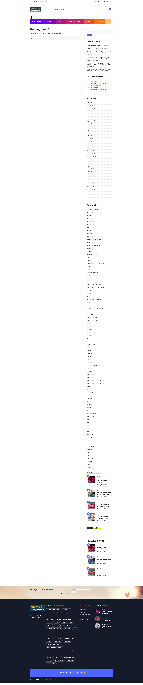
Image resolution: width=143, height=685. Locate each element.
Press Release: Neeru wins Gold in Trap (103, 517)
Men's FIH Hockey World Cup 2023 (97, 383)
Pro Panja (89, 404)
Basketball (90, 236)
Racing (89, 407)
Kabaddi (89, 350)
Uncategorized (91, 446)
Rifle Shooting (91, 416)
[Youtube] (77, 672)
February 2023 (91, 151)
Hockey (89, 302)
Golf (88, 296)
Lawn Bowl (90, 362)
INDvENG (89, 326)
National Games (91, 392)
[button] (105, 9)
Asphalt (89, 227)
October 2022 (91, 163)
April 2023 (90, 145)
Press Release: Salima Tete (106, 619)
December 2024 (91, 112)
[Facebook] (66, 672)
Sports (60, 21)
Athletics (89, 230)
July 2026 (90, 103)
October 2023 (91, 127)
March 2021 (90, 199)
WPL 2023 (90, 458)
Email (74, 589)
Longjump (89, 371)
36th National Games (93, 209)
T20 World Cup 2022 (93, 437)
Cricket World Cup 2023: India (95, 263)
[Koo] (84, 672)
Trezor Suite (93, 81)
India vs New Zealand (93, 320)
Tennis (89, 440)
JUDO (88, 347)
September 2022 (91, 166)
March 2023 (90, 148)
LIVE (88, 368)
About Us (89, 21)
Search (89, 28)
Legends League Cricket (93, 365)
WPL (88, 455)
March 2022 (90, 184)
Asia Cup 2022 (91, 221)
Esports (89, 275)
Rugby (88, 419)
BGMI (88, 242)
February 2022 (91, 187)
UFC (88, 443)
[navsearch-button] (31, 17)
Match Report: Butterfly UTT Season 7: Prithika (104, 480)
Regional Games (91, 413)
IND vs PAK (90, 314)
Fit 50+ (89, 290)
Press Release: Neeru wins (106, 627)
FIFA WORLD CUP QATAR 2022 (96, 287)
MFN (88, 386)
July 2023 (89, 136)
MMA (88, 389)
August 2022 (90, 169)
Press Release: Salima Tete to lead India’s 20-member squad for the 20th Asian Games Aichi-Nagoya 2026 (99, 59)
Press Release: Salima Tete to (103, 572)
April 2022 (90, 181)
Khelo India (90, 353)
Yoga (88, 467)
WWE (88, 464)
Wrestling (89, 461)
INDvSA (89, 332)
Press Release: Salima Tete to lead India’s (103, 505)
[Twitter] (70, 672)
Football (89, 293)
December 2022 (91, 157)
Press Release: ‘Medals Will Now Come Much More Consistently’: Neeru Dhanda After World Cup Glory (100, 53)
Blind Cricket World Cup (93, 245)
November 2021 (91, 196)
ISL (88, 341)
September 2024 (91, 121)
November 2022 (91, 160)
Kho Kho (89, 356)
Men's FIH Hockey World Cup (95, 380)
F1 (87, 278)
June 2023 (90, 139)
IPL (88, 338)
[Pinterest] (81, 672)
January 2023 (91, 154)
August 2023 (90, 133)
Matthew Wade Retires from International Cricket (98, 84)
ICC (88, 305)
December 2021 (91, 193)
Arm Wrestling (91, 218)
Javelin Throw (91, 344)
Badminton (90, 233)
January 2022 (91, 190)
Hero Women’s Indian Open (94, 299)
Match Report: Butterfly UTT (107, 612)
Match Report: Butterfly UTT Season (103, 548)
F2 (87, 281)
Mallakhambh (91, 374)
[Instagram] (73, 672)
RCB (88, 410)
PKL (88, 401)
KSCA (88, 359)
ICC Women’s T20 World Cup (95, 308)
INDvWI (89, 335)
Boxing (89, 251)
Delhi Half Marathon (92, 272)
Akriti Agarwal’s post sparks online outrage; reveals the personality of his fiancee (99, 69)
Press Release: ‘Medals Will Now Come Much (104, 493)
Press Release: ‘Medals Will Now (104, 560)
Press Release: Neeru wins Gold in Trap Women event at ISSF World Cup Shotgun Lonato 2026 (99, 65)
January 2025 (91, 109)
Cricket (49, 21)
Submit (74, 592)
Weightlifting (90, 452)
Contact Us (99, 21)
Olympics (89, 398)
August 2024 (90, 124)
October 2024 (91, 118)
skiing (88, 425)
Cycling (89, 269)
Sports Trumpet (37, 21)
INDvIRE (89, 329)
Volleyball (89, 449)
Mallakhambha (91, 377)
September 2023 (91, 130)
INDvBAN (89, 323)
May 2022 (89, 178)
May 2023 (89, 142)
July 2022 (89, 172)
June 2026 (90, 106)
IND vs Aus (90, 311)
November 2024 (91, 115)
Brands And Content (75, 21)
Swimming (90, 434)
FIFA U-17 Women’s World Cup (96, 284)
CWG (88, 266)
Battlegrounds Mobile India (94, 239)
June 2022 (90, 175)
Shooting (89, 422)
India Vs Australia (92, 317)
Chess (88, 257)
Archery (89, 215)
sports (88, 428)
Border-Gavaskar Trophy (94, 248)
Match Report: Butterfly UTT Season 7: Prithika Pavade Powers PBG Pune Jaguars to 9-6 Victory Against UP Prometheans (99, 47)
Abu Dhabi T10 (91, 212)
